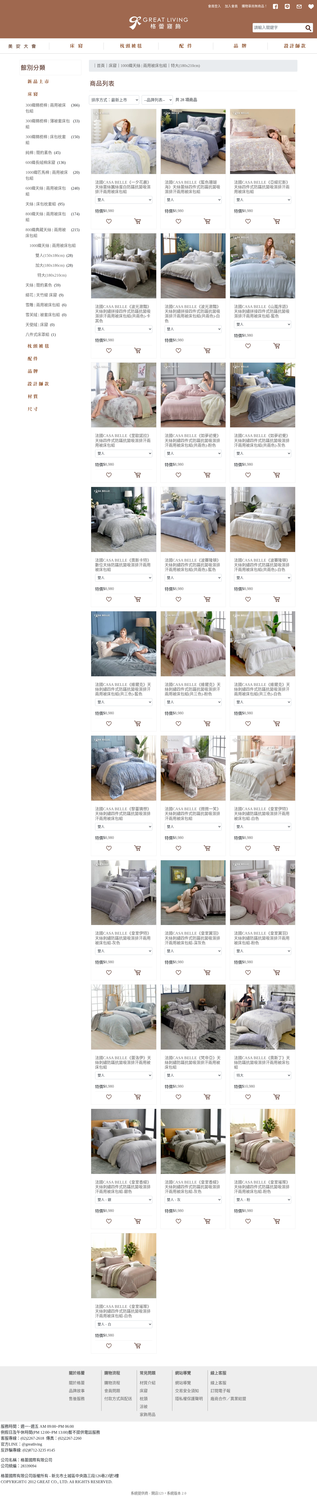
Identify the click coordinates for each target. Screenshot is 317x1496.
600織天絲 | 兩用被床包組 (46, 191)
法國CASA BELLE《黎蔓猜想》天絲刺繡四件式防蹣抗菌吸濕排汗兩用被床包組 (123, 813)
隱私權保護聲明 (189, 1399)
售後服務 (77, 1399)
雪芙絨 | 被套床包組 (43, 315)
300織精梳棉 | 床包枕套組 (46, 140)
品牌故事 (77, 1391)
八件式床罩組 (37, 334)
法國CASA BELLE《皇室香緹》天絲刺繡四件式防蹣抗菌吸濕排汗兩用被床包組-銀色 (123, 1187)
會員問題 (112, 1391)
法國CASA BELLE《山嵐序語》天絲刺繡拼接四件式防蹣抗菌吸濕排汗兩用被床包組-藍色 (262, 311)
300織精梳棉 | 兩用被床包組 (46, 108)
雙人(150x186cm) (49, 255)
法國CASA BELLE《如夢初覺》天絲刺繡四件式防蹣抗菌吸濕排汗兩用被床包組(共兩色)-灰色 (262, 440)
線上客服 (218, 1373)
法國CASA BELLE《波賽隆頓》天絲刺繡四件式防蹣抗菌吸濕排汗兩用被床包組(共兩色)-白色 (262, 565)
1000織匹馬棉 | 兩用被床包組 (47, 175)
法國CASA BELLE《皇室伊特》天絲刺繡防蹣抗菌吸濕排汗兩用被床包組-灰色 (123, 938)
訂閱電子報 (220, 1391)
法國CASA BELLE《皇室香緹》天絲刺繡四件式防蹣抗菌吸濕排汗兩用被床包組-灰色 (193, 1187)
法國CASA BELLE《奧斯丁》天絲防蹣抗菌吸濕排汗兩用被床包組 (262, 1062)
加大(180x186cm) (49, 265)
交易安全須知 (187, 1391)
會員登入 (214, 6)
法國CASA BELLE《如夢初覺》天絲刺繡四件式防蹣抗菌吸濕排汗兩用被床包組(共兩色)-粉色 (193, 440)
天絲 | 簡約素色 (39, 285)
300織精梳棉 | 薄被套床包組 (48, 124)
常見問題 (148, 1373)
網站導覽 (183, 1373)
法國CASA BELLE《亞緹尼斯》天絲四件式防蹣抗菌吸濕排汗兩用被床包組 (262, 187)
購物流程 (112, 1373)
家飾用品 (148, 1414)
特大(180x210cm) (51, 275)
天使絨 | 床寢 (37, 325)
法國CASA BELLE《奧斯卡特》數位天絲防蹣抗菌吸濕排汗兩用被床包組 (123, 565)
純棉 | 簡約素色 (39, 153)
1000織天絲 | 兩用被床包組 (52, 245)
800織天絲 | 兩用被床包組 (46, 217)
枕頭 (144, 1399)
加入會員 (231, 6)
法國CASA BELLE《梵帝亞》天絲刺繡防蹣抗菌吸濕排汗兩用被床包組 (193, 1062)
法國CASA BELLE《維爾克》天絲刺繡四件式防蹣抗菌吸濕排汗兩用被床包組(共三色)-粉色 (193, 689)
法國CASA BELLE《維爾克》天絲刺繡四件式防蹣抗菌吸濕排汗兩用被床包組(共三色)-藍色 (123, 689)
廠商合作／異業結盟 (228, 1399)
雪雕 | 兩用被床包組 (43, 305)
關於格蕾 (77, 1373)
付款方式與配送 (118, 1399)
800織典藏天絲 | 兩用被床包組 (46, 233)
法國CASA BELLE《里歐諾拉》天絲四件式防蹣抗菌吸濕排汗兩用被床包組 (123, 440)
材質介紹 (148, 1383)
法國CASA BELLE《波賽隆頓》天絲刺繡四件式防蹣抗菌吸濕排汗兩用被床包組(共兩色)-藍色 (193, 565)
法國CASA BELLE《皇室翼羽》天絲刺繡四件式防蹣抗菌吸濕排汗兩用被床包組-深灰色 (193, 938)
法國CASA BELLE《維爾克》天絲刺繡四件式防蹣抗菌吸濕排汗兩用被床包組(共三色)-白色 (262, 689)
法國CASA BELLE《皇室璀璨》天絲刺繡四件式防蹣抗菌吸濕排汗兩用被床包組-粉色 (262, 1187)
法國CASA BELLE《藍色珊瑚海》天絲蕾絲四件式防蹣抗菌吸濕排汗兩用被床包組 (192, 187)
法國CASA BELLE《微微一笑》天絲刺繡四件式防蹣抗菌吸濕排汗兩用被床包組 (193, 813)
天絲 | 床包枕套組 (41, 204)
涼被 (144, 1407)
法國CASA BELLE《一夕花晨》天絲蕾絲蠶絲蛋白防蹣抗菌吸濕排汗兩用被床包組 (123, 187)
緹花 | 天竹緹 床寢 (41, 295)
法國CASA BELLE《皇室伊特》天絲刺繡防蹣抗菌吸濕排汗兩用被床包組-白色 (262, 813)
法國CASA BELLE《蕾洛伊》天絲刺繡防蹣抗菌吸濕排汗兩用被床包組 (123, 1062)
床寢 (144, 1391)
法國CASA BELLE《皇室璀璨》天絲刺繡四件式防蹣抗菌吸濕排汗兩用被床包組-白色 (123, 1311)
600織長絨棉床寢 (40, 162)
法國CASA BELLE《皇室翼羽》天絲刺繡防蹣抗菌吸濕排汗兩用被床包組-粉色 (262, 938)
